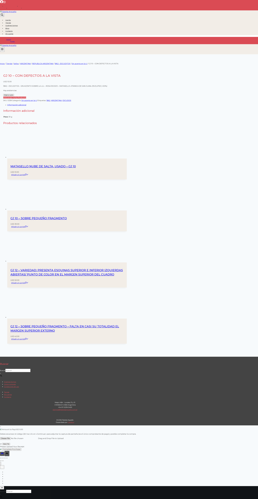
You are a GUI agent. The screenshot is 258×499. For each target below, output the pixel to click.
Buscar (2, 370)
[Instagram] (4, 3)
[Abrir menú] (2, 49)
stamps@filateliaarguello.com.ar (65, 410)
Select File (6, 444)
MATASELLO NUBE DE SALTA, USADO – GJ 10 (43, 166)
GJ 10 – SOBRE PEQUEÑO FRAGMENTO (38, 218)
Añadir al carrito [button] (18, 175)
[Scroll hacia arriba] (2, 454)
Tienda (8, 23)
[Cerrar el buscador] (2, 487)
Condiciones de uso (11, 387)
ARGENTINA (56, 100)
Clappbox (71, 422)
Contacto (9, 31)
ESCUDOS (67, 100)
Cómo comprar (10, 384)
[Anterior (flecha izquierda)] (1, 460)
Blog (7, 28)
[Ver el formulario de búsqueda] (2, 15)
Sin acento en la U (29, 100)
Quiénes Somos (11, 26)
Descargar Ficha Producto (14, 98)
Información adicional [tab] (16, 105)
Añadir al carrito (8, 95)
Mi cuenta (8, 395)
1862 (48, 100)
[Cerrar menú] (0, 463)
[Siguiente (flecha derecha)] (3, 460)
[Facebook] (1, 3)
